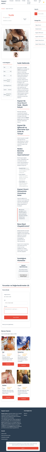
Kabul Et (23, 448)
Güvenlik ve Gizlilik (5, 437)
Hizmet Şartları (4, 439)
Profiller (23, 0)
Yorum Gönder (16, 317)
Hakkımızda (17, 0)
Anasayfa (11, 0)
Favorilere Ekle (24, 19)
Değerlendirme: (7, 294)
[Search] (36, 13)
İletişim (35, 0)
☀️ (43, 2)
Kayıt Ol (25, 413)
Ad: (4, 300)
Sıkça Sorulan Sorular (29, 2)
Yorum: (5, 306)
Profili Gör (8, 364)
